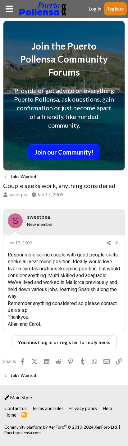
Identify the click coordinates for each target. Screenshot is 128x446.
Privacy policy (83, 408)
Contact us (15, 408)
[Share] (108, 243)
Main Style (20, 397)
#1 (117, 242)
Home (10, 415)
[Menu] (9, 9)
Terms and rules (48, 408)
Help (107, 408)
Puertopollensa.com (22, 432)
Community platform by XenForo (61, 427)
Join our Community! (64, 152)
